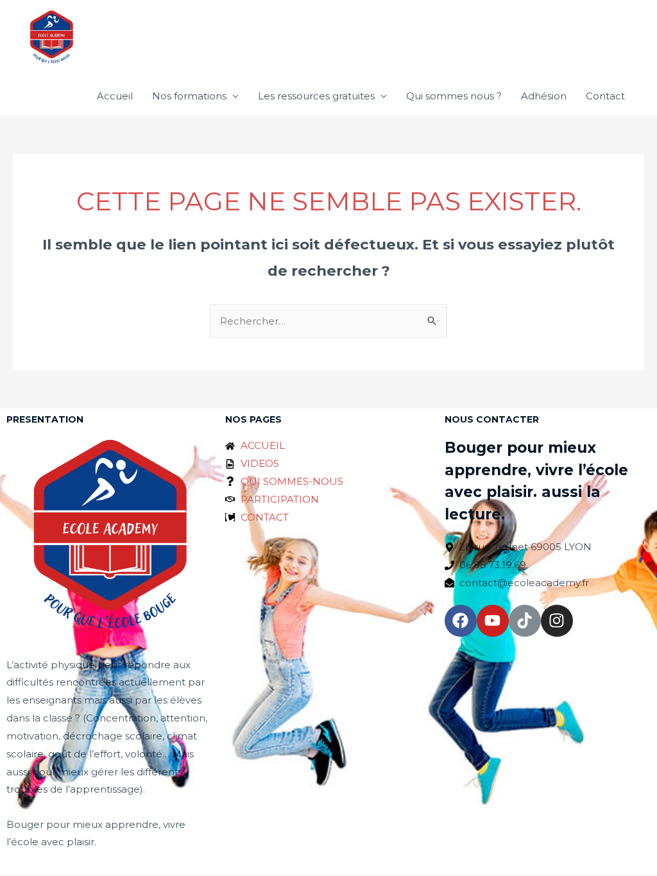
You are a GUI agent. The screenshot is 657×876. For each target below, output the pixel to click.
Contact (605, 96)
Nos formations (189, 96)
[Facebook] (461, 621)
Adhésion (544, 96)
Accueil (115, 96)
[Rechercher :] (328, 321)
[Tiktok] (525, 621)
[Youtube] (493, 621)
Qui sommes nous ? (454, 96)
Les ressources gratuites (316, 96)
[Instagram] (557, 621)
